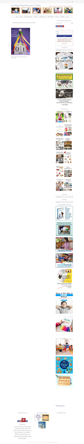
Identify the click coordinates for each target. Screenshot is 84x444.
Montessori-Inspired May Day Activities (19, 57)
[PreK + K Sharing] (45, 420)
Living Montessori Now (42, 9)
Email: (58, 33)
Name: (58, 31)
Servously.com (54, 442)
